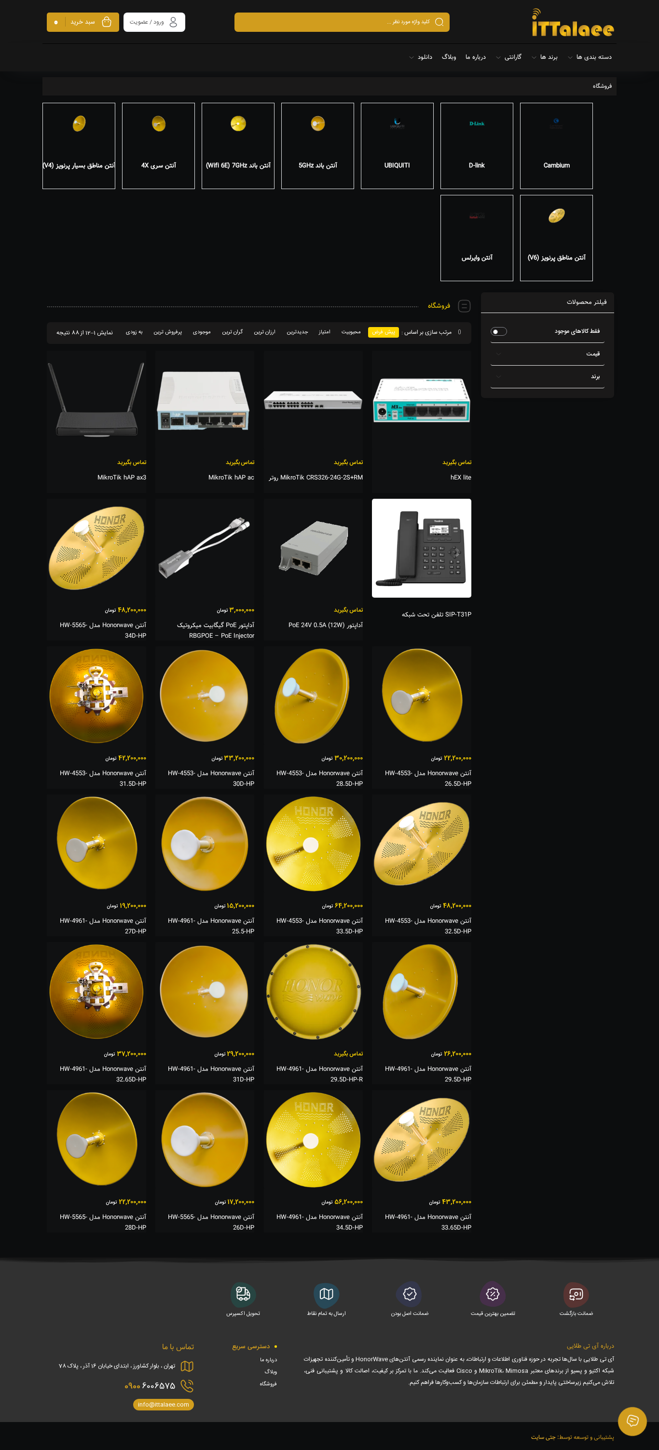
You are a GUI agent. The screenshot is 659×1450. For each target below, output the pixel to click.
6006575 (149, 1386)
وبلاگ (270, 1372)
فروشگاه (268, 1384)
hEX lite (461, 478)
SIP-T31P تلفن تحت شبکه (436, 615)
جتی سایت (543, 1437)
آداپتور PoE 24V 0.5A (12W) (325, 625)
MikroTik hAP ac (231, 478)
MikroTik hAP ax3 (121, 478)
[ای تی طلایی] (573, 22)
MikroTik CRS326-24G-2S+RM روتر (316, 478)
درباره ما (268, 1360)
